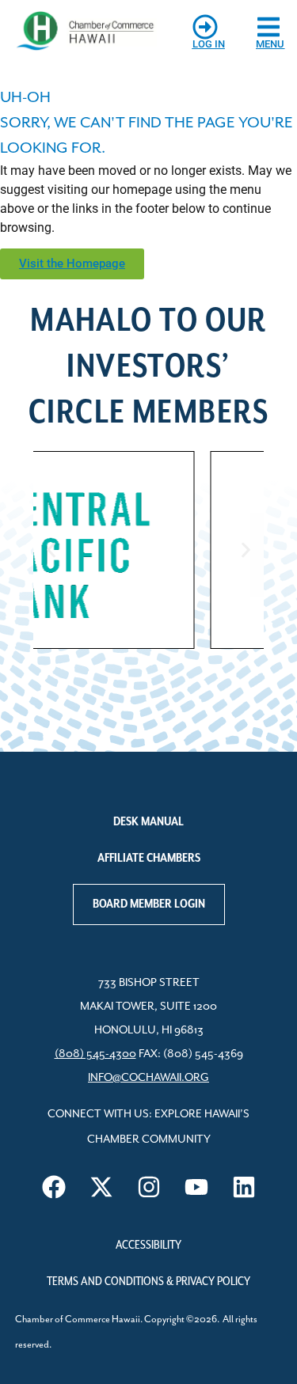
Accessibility (148, 1245)
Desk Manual (148, 822)
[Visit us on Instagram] (149, 1187)
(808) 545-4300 (95, 1054)
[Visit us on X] (101, 1187)
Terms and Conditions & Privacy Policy (148, 1282)
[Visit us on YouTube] (196, 1187)
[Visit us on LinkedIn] (244, 1187)
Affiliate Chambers (148, 858)
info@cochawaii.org (148, 1077)
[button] (51, 550)
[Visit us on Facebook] (54, 1187)
